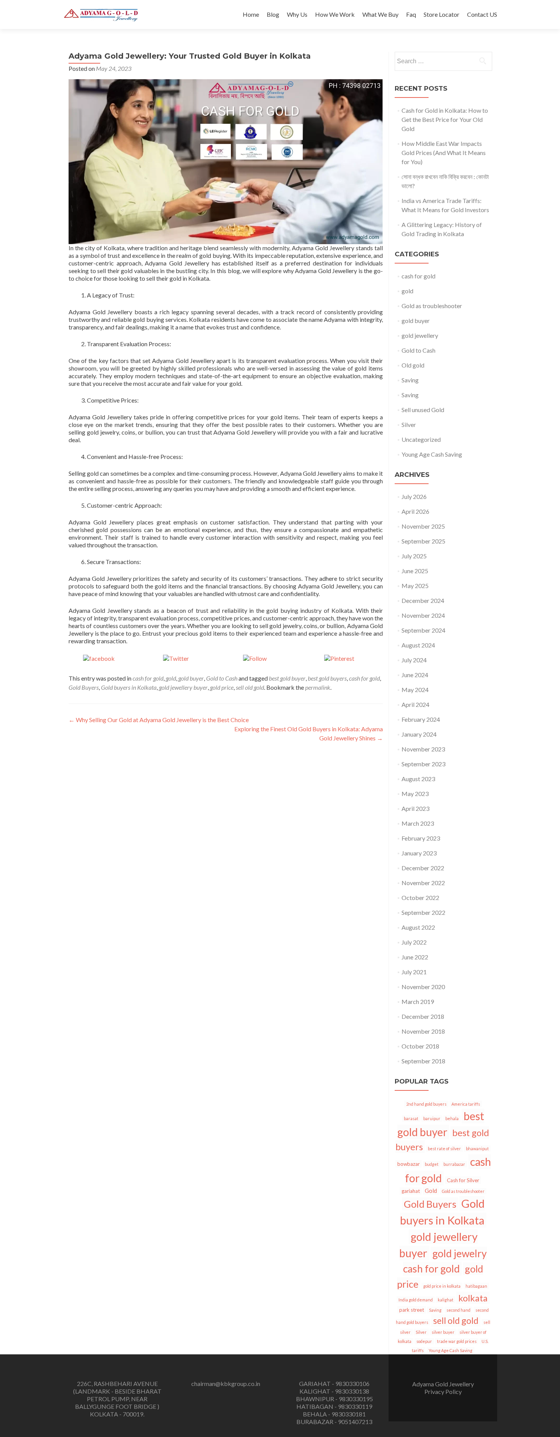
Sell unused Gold (423, 409)
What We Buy (380, 14)
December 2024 (423, 600)
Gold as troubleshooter (432, 305)
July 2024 (414, 659)
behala (452, 1118)
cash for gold (148, 678)
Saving (410, 380)
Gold (431, 1190)
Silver (409, 424)
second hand (458, 1310)
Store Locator (441, 14)
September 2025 (423, 541)
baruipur (431, 1118)
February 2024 (421, 719)
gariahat (411, 1191)
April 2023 (415, 808)
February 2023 (421, 838)
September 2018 (423, 1061)
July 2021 (414, 971)
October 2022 (420, 897)
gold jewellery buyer (183, 687)
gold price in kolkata (442, 1286)
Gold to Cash (221, 678)
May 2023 (415, 793)
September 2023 (423, 763)
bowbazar (408, 1164)
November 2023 (423, 749)
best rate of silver (444, 1148)
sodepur (424, 1341)
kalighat (445, 1299)
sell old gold (250, 687)
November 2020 (423, 986)
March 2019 (418, 1001)
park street (411, 1310)
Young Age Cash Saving (432, 454)
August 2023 (418, 778)
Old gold (413, 365)
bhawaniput (477, 1148)
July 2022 (414, 942)
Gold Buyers (84, 687)
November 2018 (423, 1031)
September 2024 (423, 630)
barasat (411, 1118)
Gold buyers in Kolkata (129, 687)
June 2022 (415, 957)
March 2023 (418, 823)
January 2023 (419, 853)
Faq (411, 14)
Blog (273, 14)
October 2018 (420, 1046)
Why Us (297, 14)
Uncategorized (421, 439)
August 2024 (418, 645)
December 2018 (423, 1016)
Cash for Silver (463, 1180)
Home (251, 14)
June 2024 (415, 674)
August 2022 (418, 927)
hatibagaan (476, 1286)
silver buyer (443, 1332)
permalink (317, 687)
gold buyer (191, 678)
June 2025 (415, 570)
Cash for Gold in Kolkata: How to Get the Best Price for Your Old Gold (445, 119)
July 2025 (414, 555)
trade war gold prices (457, 1341)
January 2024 (419, 734)
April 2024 (415, 704)
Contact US (482, 14)
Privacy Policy (443, 1391)
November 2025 (423, 526)
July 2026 (414, 496)
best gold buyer (287, 678)
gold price (222, 687)
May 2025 (415, 585)
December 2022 (423, 867)
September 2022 (423, 912)
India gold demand (415, 1299)
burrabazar (454, 1164)
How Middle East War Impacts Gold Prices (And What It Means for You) (444, 152)
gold (171, 678)
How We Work (335, 14)
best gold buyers (327, 678)
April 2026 (415, 511)
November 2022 (423, 882)
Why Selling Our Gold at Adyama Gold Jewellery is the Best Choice (159, 719)
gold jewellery (420, 335)
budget (431, 1164)
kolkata (473, 1297)
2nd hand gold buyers (426, 1103)
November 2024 (423, 615)
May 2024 (415, 689)
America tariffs (465, 1103)
